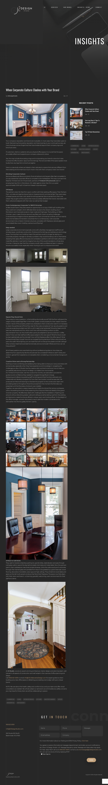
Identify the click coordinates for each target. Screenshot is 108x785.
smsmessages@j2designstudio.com (90, 749)
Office (60, 699)
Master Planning (49, 699)
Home (19, 699)
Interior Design (29, 699)
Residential (10, 702)
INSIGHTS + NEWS (83, 7)
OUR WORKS (68, 7)
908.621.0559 (10, 724)
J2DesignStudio (12, 96)
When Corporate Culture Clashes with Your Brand (92, 110)
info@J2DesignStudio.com (14, 729)
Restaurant (21, 702)
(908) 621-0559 (13, 678)
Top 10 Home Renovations (92, 132)
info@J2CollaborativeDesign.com (35, 678)
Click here (85, 741)
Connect (99, 7)
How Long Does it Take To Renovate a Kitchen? (92, 121)
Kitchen (38, 699)
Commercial (10, 699)
